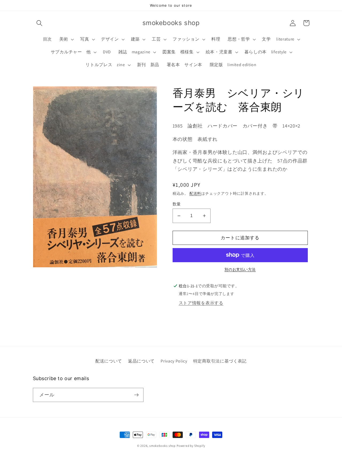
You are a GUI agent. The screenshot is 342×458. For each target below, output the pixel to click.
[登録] (136, 395)
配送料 (195, 193)
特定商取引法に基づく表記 (220, 361)
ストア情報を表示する (201, 302)
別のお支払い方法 (240, 269)
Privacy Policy (174, 361)
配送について (108, 361)
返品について (141, 361)
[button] (39, 23)
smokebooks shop (162, 446)
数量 (177, 203)
